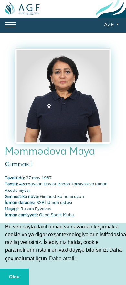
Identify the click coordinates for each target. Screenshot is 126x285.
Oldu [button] (14, 276)
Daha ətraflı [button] (62, 258)
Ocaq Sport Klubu (56, 215)
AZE (109, 25)
